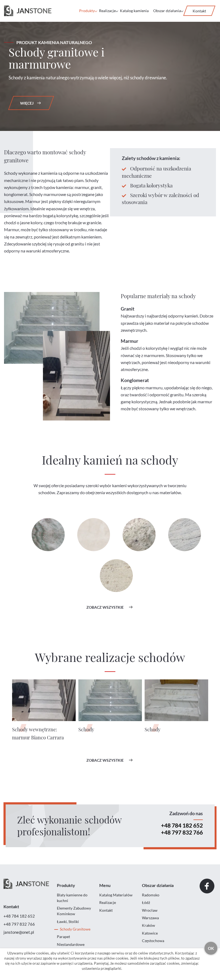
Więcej (27, 103)
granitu (177, 394)
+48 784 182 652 (182, 825)
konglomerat (16, 194)
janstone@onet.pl (18, 932)
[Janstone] (28, 11)
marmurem (154, 355)
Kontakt (199, 11)
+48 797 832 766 (182, 832)
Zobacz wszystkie (105, 607)
